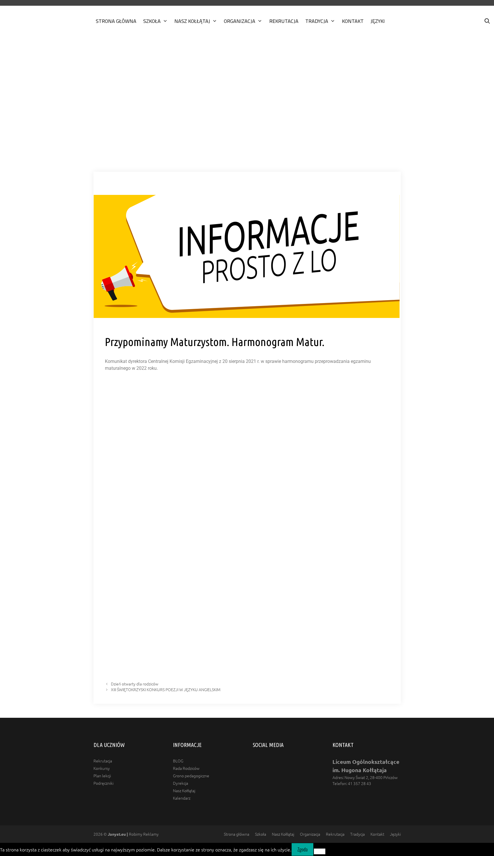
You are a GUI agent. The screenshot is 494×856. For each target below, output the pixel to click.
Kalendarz (181, 798)
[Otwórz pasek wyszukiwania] (487, 21)
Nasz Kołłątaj (192, 21)
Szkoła (152, 21)
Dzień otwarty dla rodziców (134, 684)
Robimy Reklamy (133, 834)
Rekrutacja (283, 21)
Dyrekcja (180, 783)
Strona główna (116, 21)
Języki (377, 21)
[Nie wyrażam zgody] (320, 851)
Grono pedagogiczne (191, 775)
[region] (247, 106)
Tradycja (316, 21)
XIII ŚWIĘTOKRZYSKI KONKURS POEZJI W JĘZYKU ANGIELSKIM (165, 689)
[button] (247, 155)
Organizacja (239, 21)
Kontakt (353, 21)
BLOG (178, 761)
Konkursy (101, 768)
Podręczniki (103, 783)
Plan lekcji (102, 775)
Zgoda (302, 849)
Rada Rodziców (186, 768)
